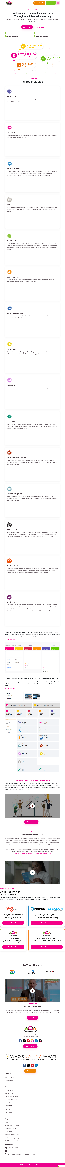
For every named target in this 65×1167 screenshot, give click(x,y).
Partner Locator (39, 3)
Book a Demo (27, 27)
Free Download (13, 923)
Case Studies (9, 1080)
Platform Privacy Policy (12, 1138)
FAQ (6, 1116)
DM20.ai (7, 1102)
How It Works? (9, 1077)
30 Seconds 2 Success (12, 1125)
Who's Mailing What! (11, 1099)
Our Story (8, 1109)
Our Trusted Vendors (11, 1096)
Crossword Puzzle (10, 1128)
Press (6, 1122)
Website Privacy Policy (12, 1134)
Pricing (7, 1084)
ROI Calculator (9, 1093)
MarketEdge (8, 1131)
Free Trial (30, 1071)
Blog (6, 1119)
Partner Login (51, 3)
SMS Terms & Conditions (12, 1141)
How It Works (40, 27)
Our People (8, 1112)
